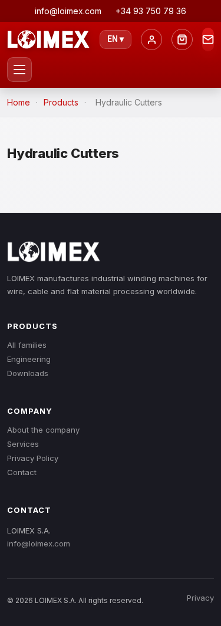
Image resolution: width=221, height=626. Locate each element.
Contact (22, 472)
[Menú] (19, 69)
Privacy (200, 597)
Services (23, 444)
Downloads (27, 373)
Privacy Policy (32, 458)
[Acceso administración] (151, 39)
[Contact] (208, 39)
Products (61, 102)
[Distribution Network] (182, 39)
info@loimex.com (38, 543)
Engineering (29, 359)
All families (27, 345)
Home (18, 102)
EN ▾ (115, 39)
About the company (43, 429)
